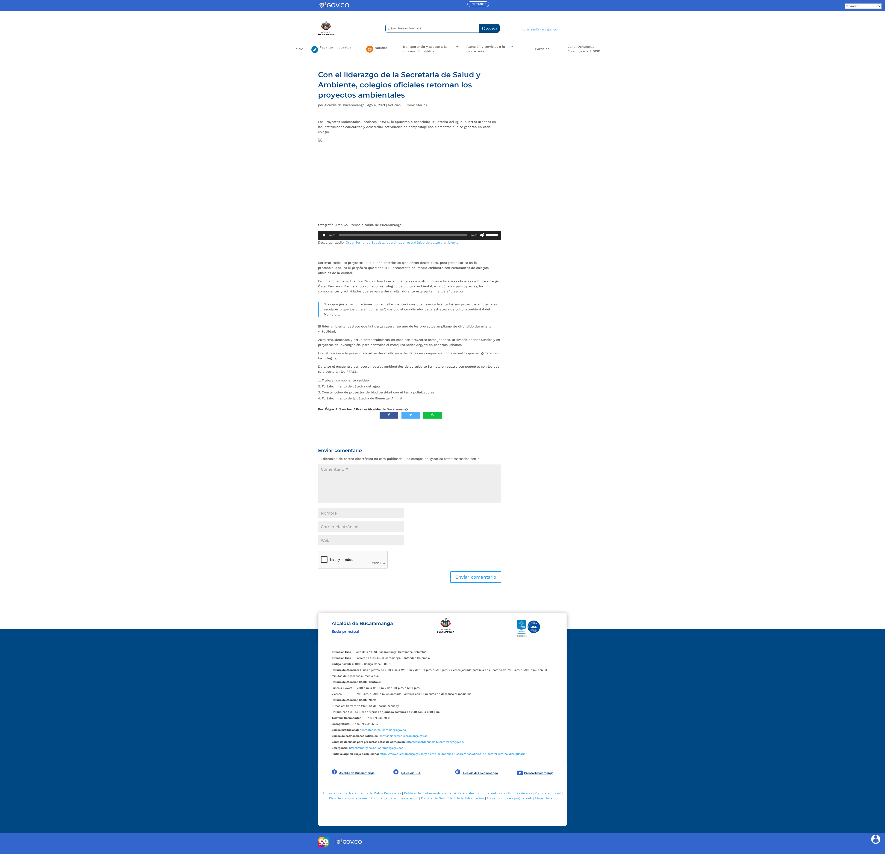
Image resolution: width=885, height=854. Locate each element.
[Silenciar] (482, 235)
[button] (475, 577)
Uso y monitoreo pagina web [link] (509, 798)
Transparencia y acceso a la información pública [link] (424, 49)
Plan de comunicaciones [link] (348, 798)
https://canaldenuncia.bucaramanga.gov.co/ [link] (435, 742)
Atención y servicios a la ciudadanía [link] (485, 49)
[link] (334, 8)
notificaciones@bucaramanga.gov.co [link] (403, 736)
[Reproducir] (324, 235)
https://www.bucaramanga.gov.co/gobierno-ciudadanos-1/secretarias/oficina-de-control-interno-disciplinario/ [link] (453, 754)
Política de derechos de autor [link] (394, 798)
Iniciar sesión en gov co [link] (538, 29)
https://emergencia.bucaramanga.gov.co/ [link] (376, 748)
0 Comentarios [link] (415, 105)
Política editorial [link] (548, 793)
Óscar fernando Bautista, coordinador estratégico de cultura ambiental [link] (402, 242)
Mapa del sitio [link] (546, 798)
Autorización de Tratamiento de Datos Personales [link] (361, 793)
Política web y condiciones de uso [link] (505, 793)
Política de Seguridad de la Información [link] (452, 798)
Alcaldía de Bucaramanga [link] (344, 105)
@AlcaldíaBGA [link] (411, 773)
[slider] (492, 235)
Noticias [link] (394, 105)
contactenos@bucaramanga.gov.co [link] (383, 730)
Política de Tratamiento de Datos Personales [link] (439, 793)
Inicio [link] (299, 49)
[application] (409, 235)
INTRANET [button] (478, 4)
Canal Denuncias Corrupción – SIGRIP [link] (583, 49)
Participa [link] (542, 49)
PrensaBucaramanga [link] (538, 773)
